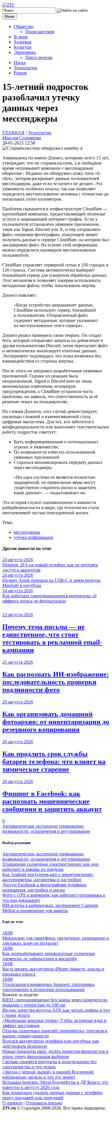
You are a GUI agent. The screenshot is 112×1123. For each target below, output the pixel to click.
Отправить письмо (44, 1102)
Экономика (25, 52)
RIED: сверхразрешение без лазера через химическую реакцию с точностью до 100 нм (54, 1002)
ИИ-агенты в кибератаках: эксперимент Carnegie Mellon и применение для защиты (50, 908)
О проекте (12, 1102)
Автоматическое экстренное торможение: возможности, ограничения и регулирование (46, 829)
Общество (24, 26)
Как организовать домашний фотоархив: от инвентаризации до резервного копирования (55, 721)
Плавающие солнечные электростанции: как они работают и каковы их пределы (50, 867)
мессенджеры (27, 532)
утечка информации (33, 537)
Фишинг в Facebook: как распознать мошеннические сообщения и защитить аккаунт (52, 801)
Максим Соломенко (21, 137)
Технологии (25, 67)
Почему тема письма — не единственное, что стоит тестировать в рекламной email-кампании (52, 638)
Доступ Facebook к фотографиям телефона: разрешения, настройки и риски (44, 887)
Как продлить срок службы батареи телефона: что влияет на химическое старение (53, 761)
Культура (22, 47)
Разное (20, 72)
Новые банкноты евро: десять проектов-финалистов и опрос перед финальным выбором (55, 1054)
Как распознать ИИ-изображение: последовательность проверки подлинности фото (55, 682)
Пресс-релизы (39, 57)
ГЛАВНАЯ (13, 132)
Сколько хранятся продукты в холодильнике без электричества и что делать (49, 1064)
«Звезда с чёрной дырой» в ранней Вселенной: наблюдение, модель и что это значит (48, 1074)
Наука (20, 62)
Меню (10, 16)
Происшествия (39, 31)
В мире (21, 36)
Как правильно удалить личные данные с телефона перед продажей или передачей (52, 1095)
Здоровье (23, 41)
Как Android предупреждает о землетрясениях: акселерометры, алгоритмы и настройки (48, 877)
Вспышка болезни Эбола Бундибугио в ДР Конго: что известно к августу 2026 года (55, 1085)
